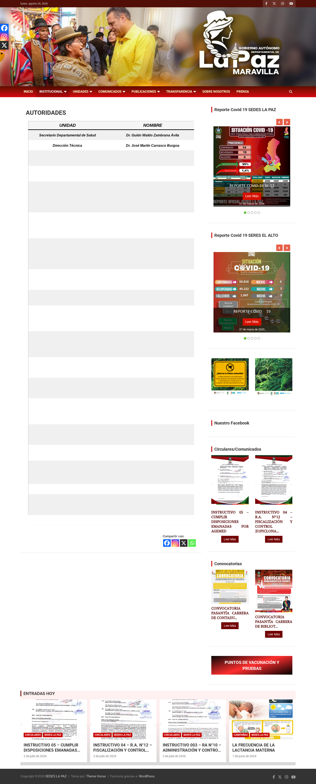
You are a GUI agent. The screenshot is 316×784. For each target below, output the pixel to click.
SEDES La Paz (52, 734)
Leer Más (252, 196)
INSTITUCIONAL (51, 92)
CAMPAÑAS (241, 734)
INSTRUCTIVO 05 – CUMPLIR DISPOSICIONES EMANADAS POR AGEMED (230, 521)
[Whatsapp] (192, 543)
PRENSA (242, 92)
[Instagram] (175, 543)
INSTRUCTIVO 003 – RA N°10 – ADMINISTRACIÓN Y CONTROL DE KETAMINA (192, 750)
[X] (183, 543)
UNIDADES (80, 92)
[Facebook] (167, 543)
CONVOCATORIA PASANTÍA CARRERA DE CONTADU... (230, 613)
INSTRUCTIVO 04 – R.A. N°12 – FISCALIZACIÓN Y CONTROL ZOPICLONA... (273, 521)
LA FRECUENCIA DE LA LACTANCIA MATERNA (253, 748)
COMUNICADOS (109, 92)
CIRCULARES (33, 734)
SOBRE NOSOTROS (216, 92)
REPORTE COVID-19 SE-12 (252, 186)
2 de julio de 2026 (35, 756)
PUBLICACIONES (144, 92)
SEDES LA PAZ (56, 776)
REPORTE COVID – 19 (251, 312)
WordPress (147, 776)
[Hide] (1, 53)
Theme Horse (96, 776)
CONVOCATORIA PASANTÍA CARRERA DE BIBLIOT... (273, 622)
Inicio (28, 92)
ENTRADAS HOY (39, 693)
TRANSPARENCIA (179, 92)
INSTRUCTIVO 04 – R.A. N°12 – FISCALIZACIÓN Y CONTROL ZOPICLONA (122, 750)
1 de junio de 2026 (244, 756)
